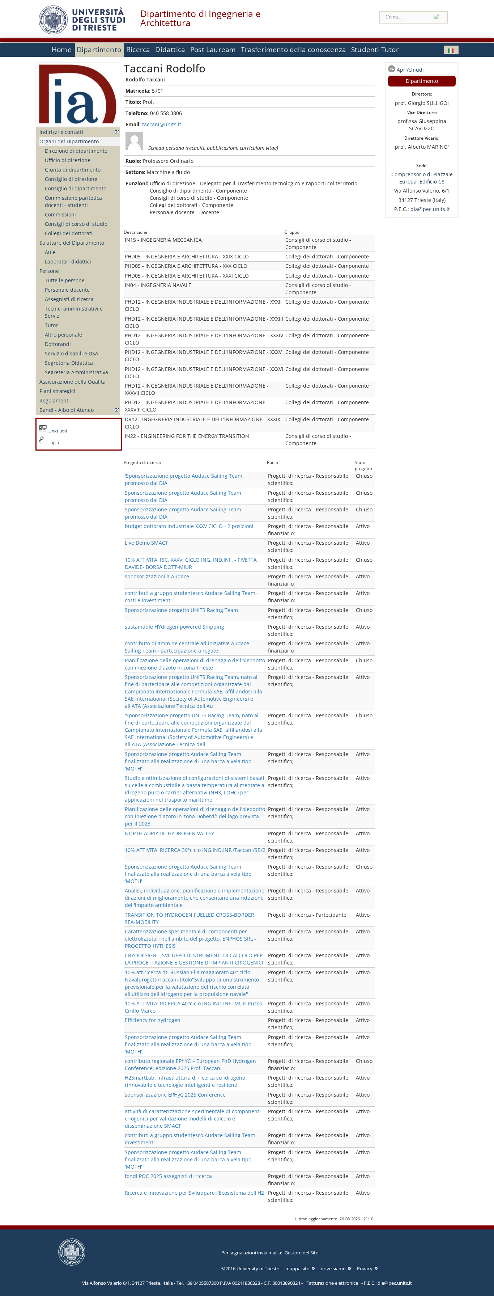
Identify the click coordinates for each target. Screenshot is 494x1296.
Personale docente (67, 289)
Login (53, 442)
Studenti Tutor (375, 49)
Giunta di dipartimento (73, 169)
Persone (49, 270)
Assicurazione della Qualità (72, 381)
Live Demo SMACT (146, 542)
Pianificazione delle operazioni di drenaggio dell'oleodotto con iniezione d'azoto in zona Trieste (195, 664)
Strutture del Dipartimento (71, 242)
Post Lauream (213, 49)
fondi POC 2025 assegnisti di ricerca (168, 1176)
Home (62, 49)
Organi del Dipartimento (69, 141)
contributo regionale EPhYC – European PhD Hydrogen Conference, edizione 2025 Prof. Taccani (190, 1065)
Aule (50, 252)
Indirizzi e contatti (61, 131)
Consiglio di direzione (71, 179)
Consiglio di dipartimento (75, 188)
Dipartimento (99, 49)
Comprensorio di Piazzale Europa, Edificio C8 (422, 178)
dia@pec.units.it (430, 209)
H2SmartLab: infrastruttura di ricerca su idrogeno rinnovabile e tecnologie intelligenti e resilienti (185, 1081)
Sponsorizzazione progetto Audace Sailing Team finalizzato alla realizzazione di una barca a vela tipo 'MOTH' (188, 761)
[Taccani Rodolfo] (451, 50)
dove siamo (333, 1268)
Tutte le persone (65, 280)
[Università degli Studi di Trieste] (82, 32)
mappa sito (297, 1268)
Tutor (51, 325)
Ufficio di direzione (67, 160)
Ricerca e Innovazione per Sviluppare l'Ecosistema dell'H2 (194, 1192)
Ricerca (138, 49)
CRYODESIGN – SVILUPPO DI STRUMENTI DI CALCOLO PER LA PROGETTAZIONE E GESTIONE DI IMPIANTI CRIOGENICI (194, 959)
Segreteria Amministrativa (76, 372)
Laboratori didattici (68, 261)
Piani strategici (57, 391)
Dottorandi (58, 344)
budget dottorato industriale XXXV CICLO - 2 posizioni (189, 526)
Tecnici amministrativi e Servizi (74, 312)
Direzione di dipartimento (76, 150)
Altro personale (63, 334)
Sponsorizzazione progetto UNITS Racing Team (181, 610)
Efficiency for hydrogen (152, 1020)
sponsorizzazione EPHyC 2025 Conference (175, 1094)
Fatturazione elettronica (332, 1283)
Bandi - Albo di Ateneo (66, 409)
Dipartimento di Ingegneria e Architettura (200, 18)
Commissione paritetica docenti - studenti (73, 201)
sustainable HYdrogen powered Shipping (174, 626)
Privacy (364, 1268)
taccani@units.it (161, 124)
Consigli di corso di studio (76, 223)
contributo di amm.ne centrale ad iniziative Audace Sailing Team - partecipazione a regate (187, 647)
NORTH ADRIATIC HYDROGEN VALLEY (169, 833)
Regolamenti (54, 400)
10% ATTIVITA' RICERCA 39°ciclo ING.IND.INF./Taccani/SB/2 (195, 850)
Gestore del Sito (302, 1252)
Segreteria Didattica (69, 362)
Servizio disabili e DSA (71, 353)
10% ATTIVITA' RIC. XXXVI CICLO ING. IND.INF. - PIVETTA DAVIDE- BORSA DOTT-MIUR (191, 563)
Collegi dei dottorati (69, 233)
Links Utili (57, 431)
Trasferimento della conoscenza (293, 49)
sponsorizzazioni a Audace (157, 576)
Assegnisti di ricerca (69, 299)
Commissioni (60, 214)
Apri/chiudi (410, 69)
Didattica (170, 49)
